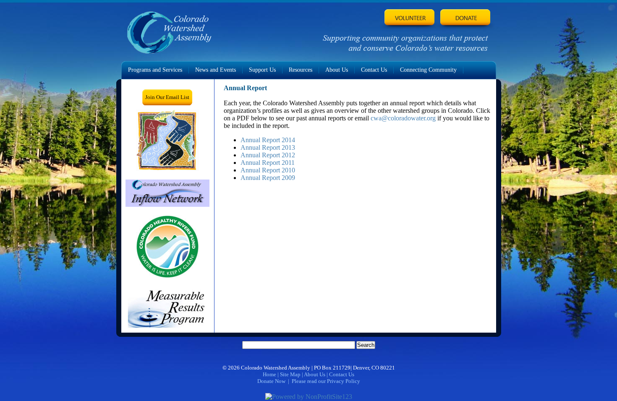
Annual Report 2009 (268, 177)
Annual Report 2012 (268, 155)
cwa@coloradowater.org (403, 118)
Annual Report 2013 (268, 147)
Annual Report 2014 (268, 139)
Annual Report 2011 (268, 162)
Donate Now (271, 381)
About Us (314, 374)
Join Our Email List (167, 97)
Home (269, 374)
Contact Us (341, 374)
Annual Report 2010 (268, 170)
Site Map (290, 374)
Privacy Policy (343, 381)
